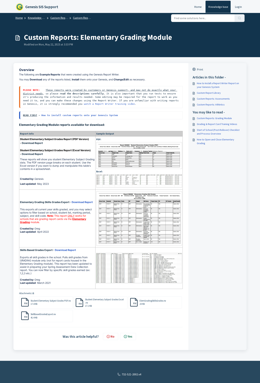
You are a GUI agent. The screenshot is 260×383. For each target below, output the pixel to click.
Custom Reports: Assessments (213, 98)
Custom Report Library (87, 18)
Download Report (32, 142)
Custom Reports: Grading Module (214, 118)
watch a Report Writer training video (109, 104)
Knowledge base (218, 7)
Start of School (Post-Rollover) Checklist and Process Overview (218, 131)
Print (200, 69)
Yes (130, 336)
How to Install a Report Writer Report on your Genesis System (218, 85)
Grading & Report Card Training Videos (217, 124)
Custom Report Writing (64, 18)
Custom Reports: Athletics (211, 104)
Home (198, 7)
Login (238, 7)
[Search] (240, 18)
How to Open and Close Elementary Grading (215, 141)
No (112, 336)
